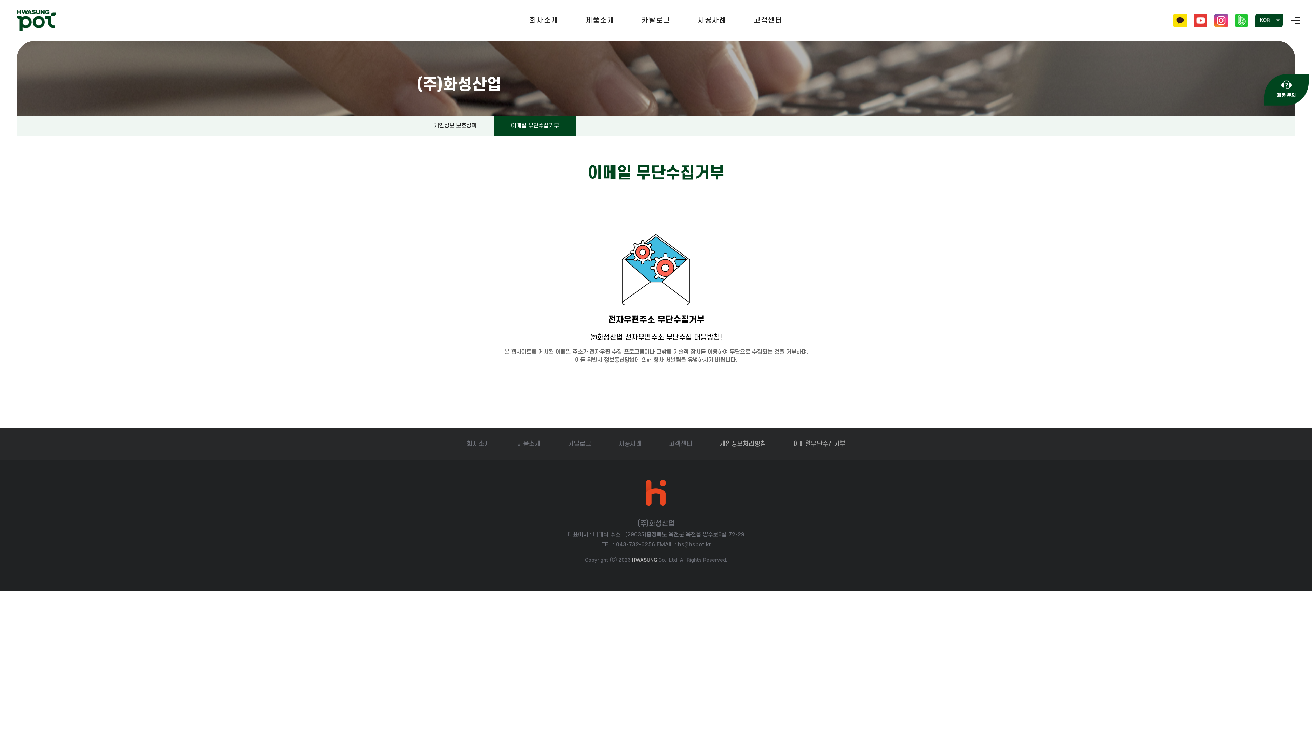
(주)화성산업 (36, 20)
